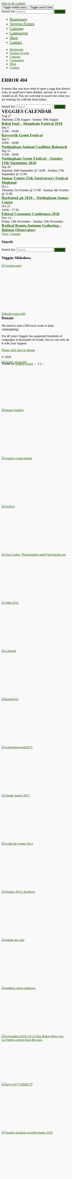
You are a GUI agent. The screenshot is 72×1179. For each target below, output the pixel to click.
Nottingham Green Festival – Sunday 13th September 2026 (32, 160)
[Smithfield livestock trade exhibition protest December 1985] (34, 1040)
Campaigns (19, 33)
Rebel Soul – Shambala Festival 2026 (32, 123)
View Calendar (11, 234)
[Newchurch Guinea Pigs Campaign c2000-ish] (17, 458)
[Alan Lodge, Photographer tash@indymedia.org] (34, 554)
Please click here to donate (18, 350)
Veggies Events (22, 23)
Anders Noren (24, 363)
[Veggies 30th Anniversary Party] (12, 265)
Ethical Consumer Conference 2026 (31, 214)
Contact (16, 42)
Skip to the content (13, 3)
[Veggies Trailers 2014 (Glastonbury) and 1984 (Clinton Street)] (10, 602)
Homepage (18, 19)
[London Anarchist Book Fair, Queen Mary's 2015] (10, 699)
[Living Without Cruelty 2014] (8, 506)
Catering (17, 28)
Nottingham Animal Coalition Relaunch (34, 147)
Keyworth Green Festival (22, 135)
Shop (14, 37)
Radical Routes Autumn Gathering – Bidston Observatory (32, 227)
